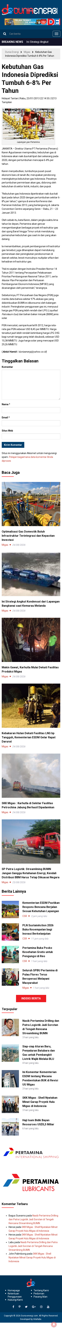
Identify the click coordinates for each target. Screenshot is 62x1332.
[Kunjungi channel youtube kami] (48, 1307)
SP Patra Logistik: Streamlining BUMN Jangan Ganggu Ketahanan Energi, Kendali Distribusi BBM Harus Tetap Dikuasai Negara (30, 873)
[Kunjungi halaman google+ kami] (34, 1307)
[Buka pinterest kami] (19, 1307)
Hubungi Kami (15, 1299)
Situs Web (7, 430)
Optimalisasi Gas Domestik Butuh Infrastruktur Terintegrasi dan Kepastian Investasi (28, 536)
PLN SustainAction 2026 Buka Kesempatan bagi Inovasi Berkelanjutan (37, 929)
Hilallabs (37, 1319)
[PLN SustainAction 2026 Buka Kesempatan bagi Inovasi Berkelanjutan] (10, 932)
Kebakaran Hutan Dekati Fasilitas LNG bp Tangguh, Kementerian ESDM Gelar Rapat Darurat (28, 737)
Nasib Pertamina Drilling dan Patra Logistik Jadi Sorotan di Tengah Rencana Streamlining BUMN (33, 1219)
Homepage (14, 1290)
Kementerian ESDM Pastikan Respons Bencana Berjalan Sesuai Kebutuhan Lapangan (41, 907)
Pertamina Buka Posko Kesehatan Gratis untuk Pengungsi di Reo (37, 952)
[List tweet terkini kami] (26, 1307)
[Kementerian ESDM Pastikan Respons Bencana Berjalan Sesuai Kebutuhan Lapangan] (10, 909)
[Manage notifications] (54, 1324)
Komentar (7, 367)
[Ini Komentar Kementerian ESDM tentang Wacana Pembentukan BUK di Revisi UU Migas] (10, 1078)
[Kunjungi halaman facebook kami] (13, 1307)
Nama (6, 404)
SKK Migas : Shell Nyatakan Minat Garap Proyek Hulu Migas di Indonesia (39, 1102)
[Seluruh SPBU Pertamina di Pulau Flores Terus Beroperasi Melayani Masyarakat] (10, 977)
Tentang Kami (41, 1290)
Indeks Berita (31, 998)
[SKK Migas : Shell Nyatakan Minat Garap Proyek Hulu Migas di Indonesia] (10, 1104)
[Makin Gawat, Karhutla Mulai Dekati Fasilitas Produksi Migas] (31, 639)
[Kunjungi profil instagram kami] (41, 1307)
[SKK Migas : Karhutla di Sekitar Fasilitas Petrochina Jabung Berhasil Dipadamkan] (31, 775)
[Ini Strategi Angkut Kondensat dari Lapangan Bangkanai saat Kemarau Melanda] (31, 573)
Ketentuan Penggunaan (15, 1295)
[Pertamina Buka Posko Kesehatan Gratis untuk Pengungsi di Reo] (10, 954)
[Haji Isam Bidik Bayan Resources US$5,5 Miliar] (10, 1126)
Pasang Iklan (40, 1296)
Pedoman (39, 1293)
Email (6, 417)
